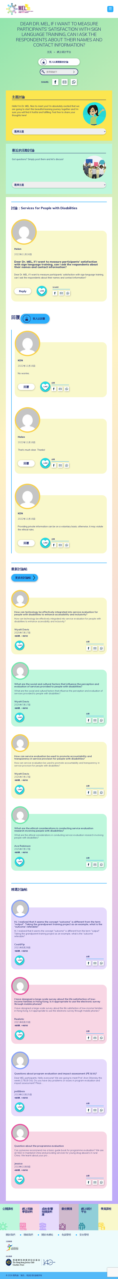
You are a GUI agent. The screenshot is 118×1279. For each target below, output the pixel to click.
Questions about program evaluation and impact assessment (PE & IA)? (55, 1073)
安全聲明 (84, 1234)
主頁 (49, 52)
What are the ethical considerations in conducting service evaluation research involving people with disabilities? (53, 829)
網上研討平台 (64, 52)
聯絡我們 (28, 1234)
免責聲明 (66, 1234)
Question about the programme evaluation (39, 1146)
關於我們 (10, 1234)
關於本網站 (47, 1234)
